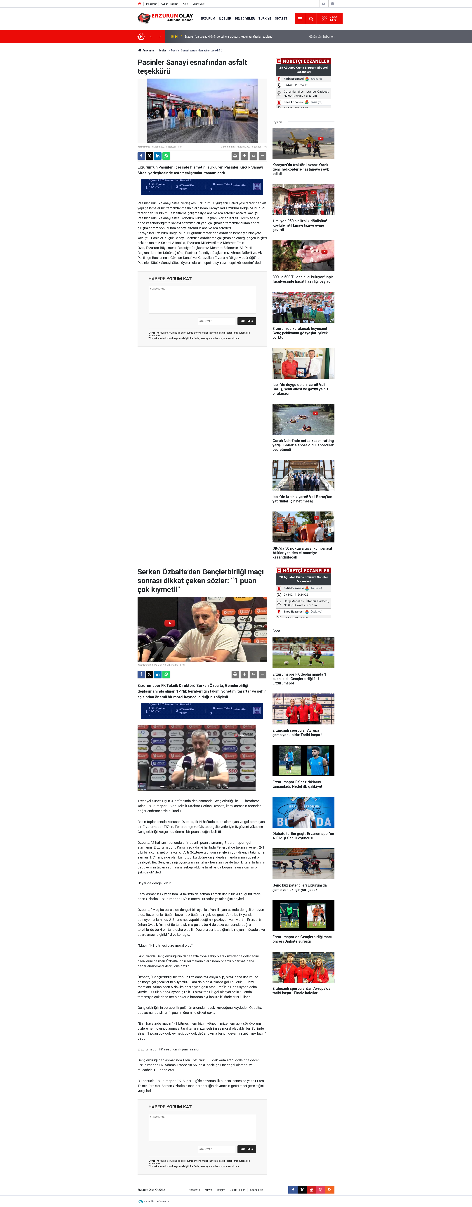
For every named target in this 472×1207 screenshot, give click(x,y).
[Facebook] (141, 156)
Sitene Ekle (198, 3)
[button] (244, 156)
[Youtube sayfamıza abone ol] (311, 1190)
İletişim (221, 1190)
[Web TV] (324, 3)
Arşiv (185, 3)
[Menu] (300, 18)
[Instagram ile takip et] (320, 1190)
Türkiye (264, 18)
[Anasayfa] (140, 3)
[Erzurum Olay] (165, 18)
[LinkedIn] (158, 156)
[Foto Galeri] (332, 3)
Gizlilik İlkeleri (237, 1190)
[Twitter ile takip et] (302, 1190)
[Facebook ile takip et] (293, 1190)
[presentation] (150, 36)
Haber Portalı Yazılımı (156, 1201)
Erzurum (207, 18)
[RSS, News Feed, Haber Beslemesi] (329, 1190)
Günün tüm (321, 36)
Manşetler (151, 3)
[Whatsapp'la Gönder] (166, 156)
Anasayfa (148, 50)
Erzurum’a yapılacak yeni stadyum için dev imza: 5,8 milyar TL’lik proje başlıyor (229, 37)
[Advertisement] (120, 98)
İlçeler (225, 18)
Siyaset (281, 18)
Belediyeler (245, 18)
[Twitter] (149, 156)
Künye (208, 1190)
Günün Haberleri (169, 3)
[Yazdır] (235, 156)
